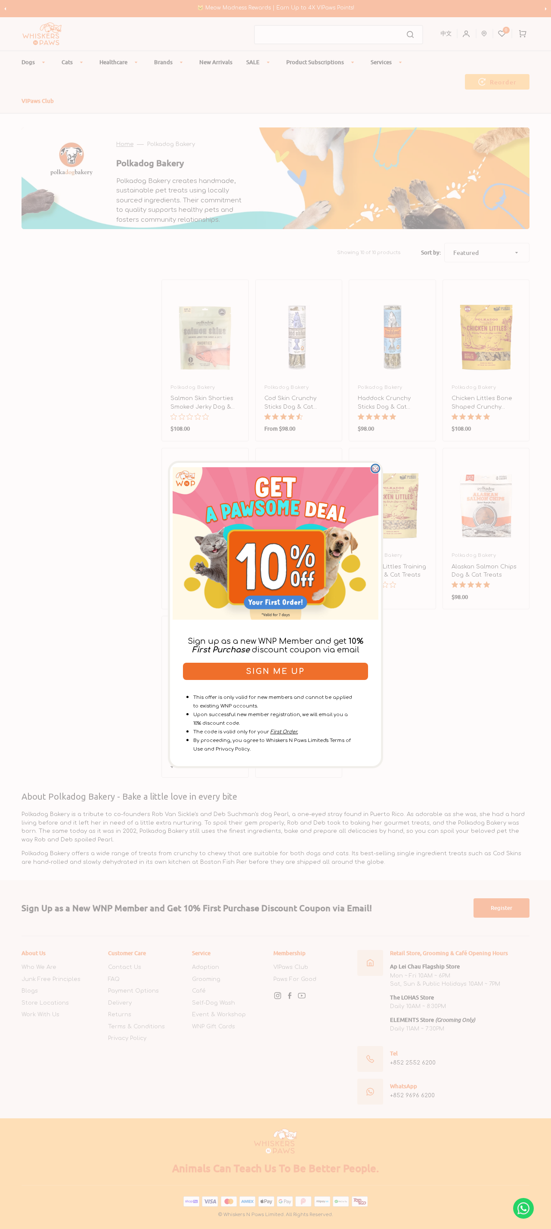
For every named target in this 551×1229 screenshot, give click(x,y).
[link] (275, 543)
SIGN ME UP (275, 671)
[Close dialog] (375, 468)
